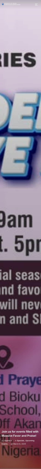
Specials (20, 440)
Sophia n (8, 440)
